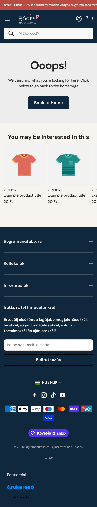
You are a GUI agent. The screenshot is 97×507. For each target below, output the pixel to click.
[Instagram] (44, 395)
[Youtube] (62, 395)
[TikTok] (53, 395)
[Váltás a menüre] (7, 18)
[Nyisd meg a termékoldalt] (24, 164)
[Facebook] (34, 395)
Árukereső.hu (21, 497)
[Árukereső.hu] (21, 489)
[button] (48, 33)
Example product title (22, 195)
